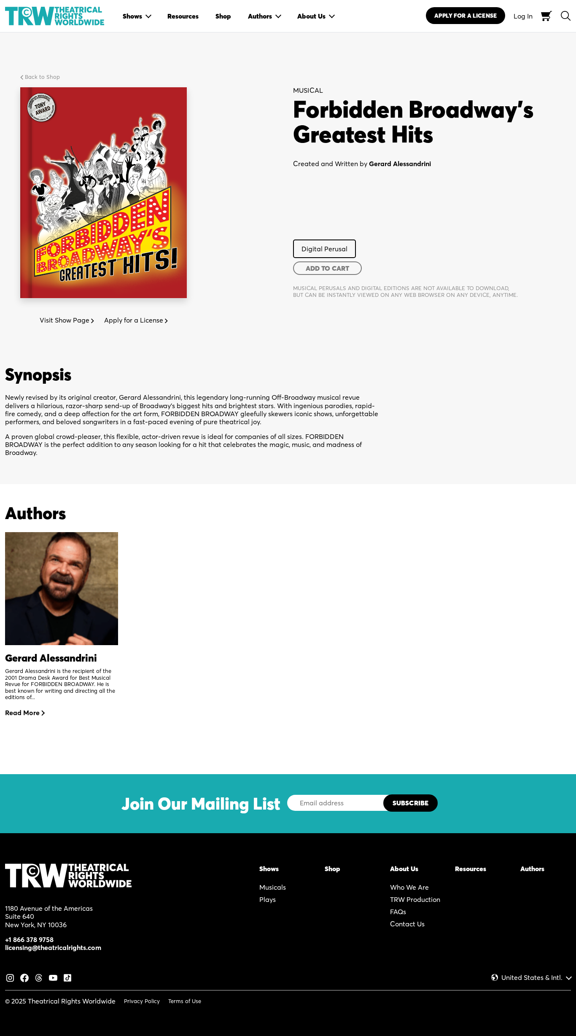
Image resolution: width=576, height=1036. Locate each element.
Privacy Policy (142, 1001)
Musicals (272, 887)
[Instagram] (10, 977)
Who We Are (409, 887)
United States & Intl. (532, 978)
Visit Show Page (65, 320)
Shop (332, 868)
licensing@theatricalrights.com (53, 947)
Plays (267, 899)
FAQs (398, 911)
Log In (523, 16)
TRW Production (415, 899)
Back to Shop (41, 76)
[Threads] (39, 977)
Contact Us (407, 924)
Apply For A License (465, 15)
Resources (470, 868)
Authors (532, 868)
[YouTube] (53, 977)
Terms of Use (184, 1001)
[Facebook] (24, 977)
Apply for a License (134, 320)
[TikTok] (67, 977)
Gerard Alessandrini (400, 163)
